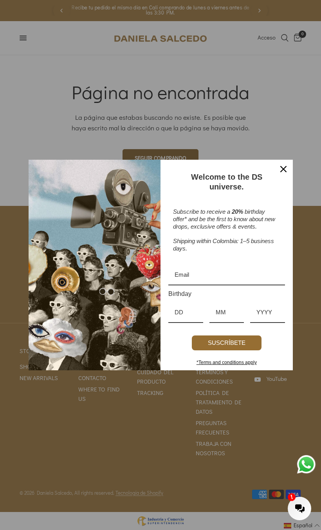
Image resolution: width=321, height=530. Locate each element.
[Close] (283, 169)
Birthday (179, 293)
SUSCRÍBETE (226, 342)
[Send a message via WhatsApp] (306, 464)
